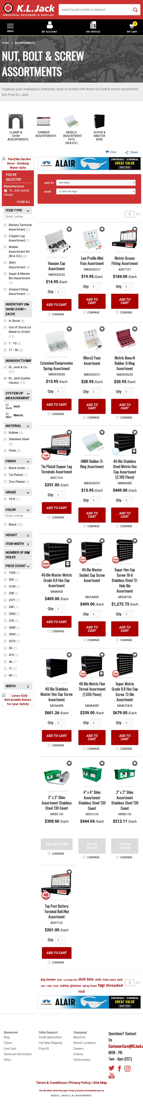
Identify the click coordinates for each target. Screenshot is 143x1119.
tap (101, 985)
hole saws (109, 979)
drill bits (86, 979)
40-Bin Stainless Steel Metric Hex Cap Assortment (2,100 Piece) (125, 469)
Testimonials (81, 1060)
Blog (7, 1037)
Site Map (100, 1083)
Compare (57, 314)
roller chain (53, 986)
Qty (50, 291)
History (78, 1054)
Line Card (10, 1048)
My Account (49, 32)
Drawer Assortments (45, 134)
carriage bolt (70, 980)
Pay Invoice (93, 32)
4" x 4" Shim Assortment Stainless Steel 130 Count (92, 800)
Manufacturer (14, 186)
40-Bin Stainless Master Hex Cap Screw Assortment (57, 694)
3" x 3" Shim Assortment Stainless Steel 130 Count (57, 803)
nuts (43, 986)
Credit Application (50, 1037)
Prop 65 (44, 1048)
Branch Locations (84, 1043)
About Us (79, 1037)
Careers (78, 1048)
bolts (59, 980)
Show (47, 191)
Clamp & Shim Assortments (17, 136)
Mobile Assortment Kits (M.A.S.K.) (72, 138)
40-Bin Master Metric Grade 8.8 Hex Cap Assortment (57, 580)
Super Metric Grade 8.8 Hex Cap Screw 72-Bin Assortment (125, 691)
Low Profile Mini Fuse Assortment (92, 260)
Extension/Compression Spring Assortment (56, 365)
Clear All (23, 201)
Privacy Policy (80, 1083)
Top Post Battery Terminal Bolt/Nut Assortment (56, 911)
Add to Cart (57, 305)
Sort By (49, 183)
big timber (48, 979)
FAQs (7, 1060)
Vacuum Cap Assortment (56, 265)
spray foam (89, 985)
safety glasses (70, 985)
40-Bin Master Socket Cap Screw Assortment (92, 575)
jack (120, 979)
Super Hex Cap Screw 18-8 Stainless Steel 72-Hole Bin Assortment (125, 580)
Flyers (8, 1043)
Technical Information (18, 1054)
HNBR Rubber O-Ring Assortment (92, 463)
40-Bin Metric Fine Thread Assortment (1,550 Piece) (92, 689)
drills (98, 979)
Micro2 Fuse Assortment (92, 360)
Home (5, 42)
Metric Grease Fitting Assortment (125, 260)
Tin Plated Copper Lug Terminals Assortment (56, 469)
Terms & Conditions (51, 1083)
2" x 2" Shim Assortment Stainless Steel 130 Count (124, 800)
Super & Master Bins (99, 136)
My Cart (132, 27)
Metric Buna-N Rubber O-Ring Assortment (125, 363)
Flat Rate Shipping (50, 1043)
